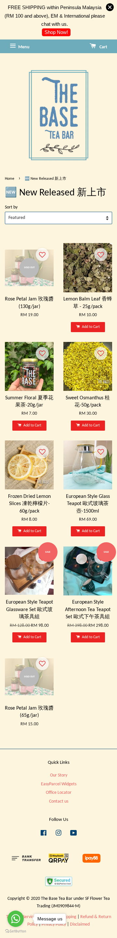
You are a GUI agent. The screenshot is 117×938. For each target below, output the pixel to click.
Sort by (11, 207)
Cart (102, 47)
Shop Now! (56, 32)
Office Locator (59, 793)
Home (9, 179)
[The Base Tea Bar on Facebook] (43, 834)
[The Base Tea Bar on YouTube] (73, 834)
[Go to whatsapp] (15, 919)
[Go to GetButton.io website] (15, 931)
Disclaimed (80, 924)
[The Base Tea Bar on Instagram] (58, 834)
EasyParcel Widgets (58, 784)
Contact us (58, 801)
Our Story (58, 775)
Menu (23, 47)
